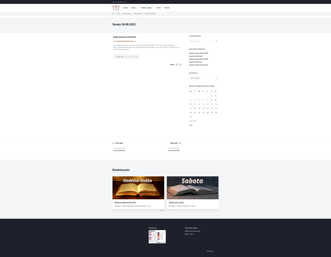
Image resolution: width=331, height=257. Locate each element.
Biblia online (189, 234)
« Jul (190, 125)
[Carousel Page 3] (169, 210)
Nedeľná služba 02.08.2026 (198, 59)
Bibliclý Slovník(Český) (192, 231)
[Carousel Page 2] (165, 210)
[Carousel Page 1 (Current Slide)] (162, 210)
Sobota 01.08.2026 (195, 62)
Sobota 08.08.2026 (195, 56)
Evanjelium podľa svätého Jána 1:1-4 (126, 41)
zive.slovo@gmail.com (120, 2)
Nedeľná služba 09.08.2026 (198, 53)
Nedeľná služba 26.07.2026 (198, 65)
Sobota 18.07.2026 (176, 203)
